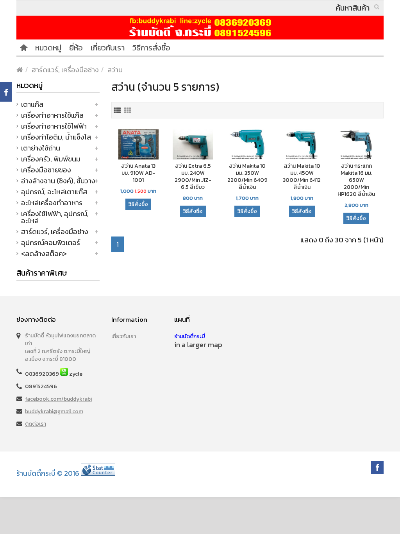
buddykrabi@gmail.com (54, 411)
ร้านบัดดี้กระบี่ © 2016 (47, 473)
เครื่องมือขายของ (46, 170)
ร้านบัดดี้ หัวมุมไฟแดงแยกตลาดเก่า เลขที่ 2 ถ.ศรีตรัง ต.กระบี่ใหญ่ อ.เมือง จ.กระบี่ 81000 (60, 347)
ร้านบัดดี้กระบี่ (189, 336)
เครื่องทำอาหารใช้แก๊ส (52, 115)
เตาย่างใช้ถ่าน (40, 148)
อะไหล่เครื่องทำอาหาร (51, 202)
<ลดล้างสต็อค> (44, 253)
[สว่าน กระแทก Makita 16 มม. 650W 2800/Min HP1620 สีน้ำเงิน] (356, 145)
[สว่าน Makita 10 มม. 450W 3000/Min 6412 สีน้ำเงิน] (302, 145)
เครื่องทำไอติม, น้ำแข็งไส (56, 137)
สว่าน (115, 70)
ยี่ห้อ (76, 48)
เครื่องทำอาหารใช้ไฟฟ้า (54, 126)
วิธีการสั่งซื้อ (151, 48)
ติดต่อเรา (35, 424)
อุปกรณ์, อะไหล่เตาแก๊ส (54, 191)
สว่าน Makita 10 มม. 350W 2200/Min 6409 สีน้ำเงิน (247, 177)
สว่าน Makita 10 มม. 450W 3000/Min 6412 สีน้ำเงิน (302, 177)
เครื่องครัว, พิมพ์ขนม (50, 159)
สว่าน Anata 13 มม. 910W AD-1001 (138, 173)
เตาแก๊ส (32, 104)
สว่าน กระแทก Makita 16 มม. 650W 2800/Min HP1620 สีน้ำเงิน (356, 180)
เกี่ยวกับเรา (108, 48)
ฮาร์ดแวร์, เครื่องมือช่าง (65, 70)
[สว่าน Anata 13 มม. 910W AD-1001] (138, 145)
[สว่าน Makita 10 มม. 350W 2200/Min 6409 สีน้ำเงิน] (247, 145)
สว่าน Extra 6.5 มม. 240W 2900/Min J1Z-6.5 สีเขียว (193, 177)
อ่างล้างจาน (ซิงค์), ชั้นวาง (58, 181)
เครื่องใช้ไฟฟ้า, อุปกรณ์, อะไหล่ (55, 217)
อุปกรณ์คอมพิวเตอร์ (50, 242)
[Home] (23, 48)
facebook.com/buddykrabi (58, 399)
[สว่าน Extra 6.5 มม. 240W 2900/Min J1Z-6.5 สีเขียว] (193, 145)
